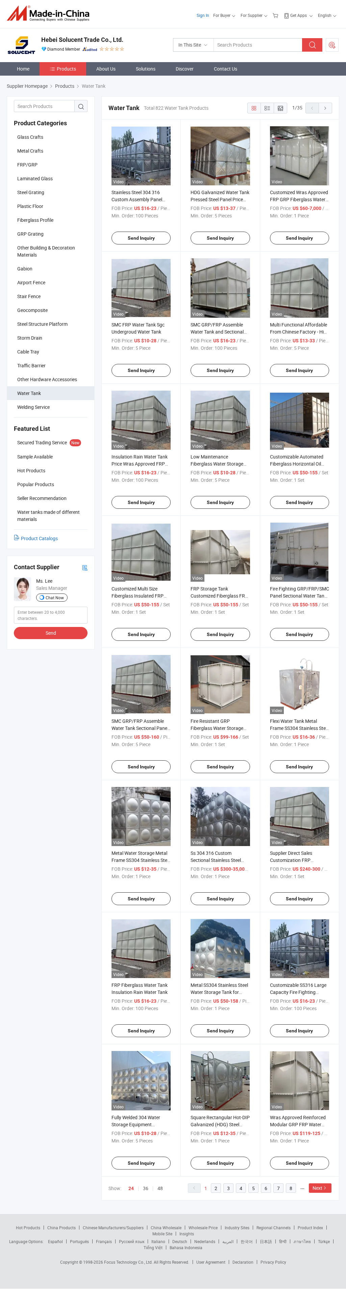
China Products (61, 1227)
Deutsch (179, 1241)
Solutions (145, 68)
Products (66, 68)
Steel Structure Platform (42, 324)
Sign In (203, 15)
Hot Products (28, 1227)
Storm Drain (29, 338)
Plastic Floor (30, 206)
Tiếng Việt (153, 1247)
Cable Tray (28, 351)
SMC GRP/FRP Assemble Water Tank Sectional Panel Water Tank (140, 728)
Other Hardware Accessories (47, 379)
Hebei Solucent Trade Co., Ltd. (82, 39)
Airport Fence (31, 282)
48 (160, 1188)
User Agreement (210, 1262)
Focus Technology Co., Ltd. (129, 1262)
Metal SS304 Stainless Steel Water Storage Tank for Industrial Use (219, 992)
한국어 (247, 1241)
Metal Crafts (30, 151)
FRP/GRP (27, 164)
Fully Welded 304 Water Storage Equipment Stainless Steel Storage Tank (141, 1124)
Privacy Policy (273, 1262)
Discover (185, 68)
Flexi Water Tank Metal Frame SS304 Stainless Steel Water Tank (299, 728)
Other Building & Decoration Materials (46, 251)
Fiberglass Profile (35, 220)
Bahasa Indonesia (186, 1247)
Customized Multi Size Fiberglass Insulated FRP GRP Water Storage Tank (138, 595)
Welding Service (33, 407)
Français (104, 1241)
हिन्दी (283, 1241)
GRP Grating (30, 234)
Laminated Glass (35, 178)
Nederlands (204, 1241)
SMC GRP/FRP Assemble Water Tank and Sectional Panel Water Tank (217, 331)
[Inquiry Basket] (276, 15)
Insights (186, 1233)
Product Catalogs (39, 538)
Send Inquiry (141, 238)
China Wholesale (166, 1227)
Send (51, 633)
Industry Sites (237, 1227)
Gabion (24, 268)
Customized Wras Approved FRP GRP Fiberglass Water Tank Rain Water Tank (299, 199)
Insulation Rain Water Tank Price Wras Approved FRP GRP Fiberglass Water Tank (140, 463)
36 (145, 1188)
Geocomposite (32, 310)
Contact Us (225, 68)
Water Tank (29, 393)
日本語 (266, 1241)
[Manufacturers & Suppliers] (50, 13)
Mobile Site (162, 1233)
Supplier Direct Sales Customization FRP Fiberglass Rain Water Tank (298, 860)
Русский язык (131, 1241)
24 (131, 1188)
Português (79, 1241)
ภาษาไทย (302, 1241)
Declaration (242, 1262)
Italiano (158, 1241)
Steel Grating (30, 192)
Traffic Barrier (31, 365)
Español (55, 1241)
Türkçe (324, 1241)
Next (317, 1188)
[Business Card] (85, 567)
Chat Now (55, 597)
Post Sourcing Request (332, 45)
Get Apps (298, 15)
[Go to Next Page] (325, 108)
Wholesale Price (203, 1227)
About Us (106, 68)
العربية (227, 1241)
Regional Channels (273, 1227)
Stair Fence (29, 296)
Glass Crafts (30, 137)
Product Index (310, 1227)
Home (23, 68)
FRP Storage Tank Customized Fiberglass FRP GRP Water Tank (219, 595)
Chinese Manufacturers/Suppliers (113, 1227)
